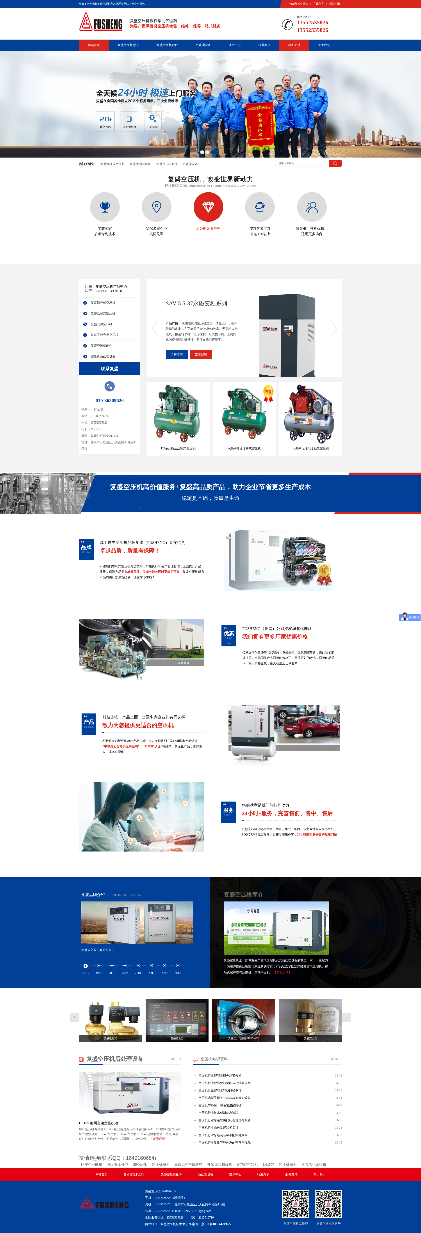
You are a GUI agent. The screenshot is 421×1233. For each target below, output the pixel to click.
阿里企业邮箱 (91, 1164)
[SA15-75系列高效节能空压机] (290, 349)
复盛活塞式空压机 (103, 313)
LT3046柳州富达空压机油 (98, 1123)
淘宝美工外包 (117, 1164)
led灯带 (268, 1164)
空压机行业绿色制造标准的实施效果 (223, 1135)
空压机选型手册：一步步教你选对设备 (224, 1098)
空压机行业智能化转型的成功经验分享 (224, 1083)
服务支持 (294, 45)
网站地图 (334, 3)
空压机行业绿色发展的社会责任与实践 (224, 1120)
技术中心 (234, 45)
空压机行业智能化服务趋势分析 (219, 1075)
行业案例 (264, 45)
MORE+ (175, 1059)
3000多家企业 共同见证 (156, 231)
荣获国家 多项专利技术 (104, 231)
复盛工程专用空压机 (104, 335)
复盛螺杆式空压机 (112, 164)
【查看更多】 (282, 972)
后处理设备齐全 (208, 229)
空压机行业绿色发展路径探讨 (218, 1127)
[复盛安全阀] (310, 1041)
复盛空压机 (153, 1191)
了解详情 (177, 354)
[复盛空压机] (101, 29)
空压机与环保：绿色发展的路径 (219, 1105)
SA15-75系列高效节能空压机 (202, 303)
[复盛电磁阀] (110, 1041)
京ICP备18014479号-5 (216, 1224)
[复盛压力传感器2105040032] (243, 1041)
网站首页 (94, 45)
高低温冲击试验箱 (188, 1164)
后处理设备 (203, 45)
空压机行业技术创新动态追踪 (218, 1112)
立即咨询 (201, 354)
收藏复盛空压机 (298, 3)
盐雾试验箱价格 (219, 1164)
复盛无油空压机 (140, 164)
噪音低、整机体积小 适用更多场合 (312, 231)
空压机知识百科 (214, 1059)
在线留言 (318, 3)
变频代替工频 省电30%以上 (260, 231)
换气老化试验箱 (313, 1164)
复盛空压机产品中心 (111, 286)
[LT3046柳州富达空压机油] (130, 1116)
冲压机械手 (160, 1164)
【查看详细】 (159, 1139)
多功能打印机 (247, 1164)
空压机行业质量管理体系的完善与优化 (224, 1142)
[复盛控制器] (177, 1041)
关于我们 (324, 45)
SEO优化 (140, 1164)
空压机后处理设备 (103, 356)
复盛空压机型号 (128, 45)
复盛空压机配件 (167, 45)
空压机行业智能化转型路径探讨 (219, 1090)
